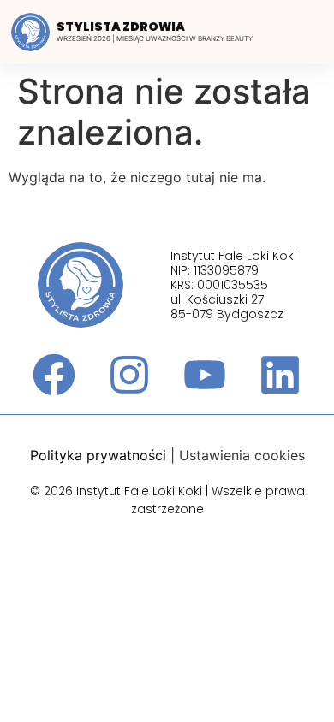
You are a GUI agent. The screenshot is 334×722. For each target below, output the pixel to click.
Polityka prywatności (98, 455)
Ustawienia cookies (242, 455)
